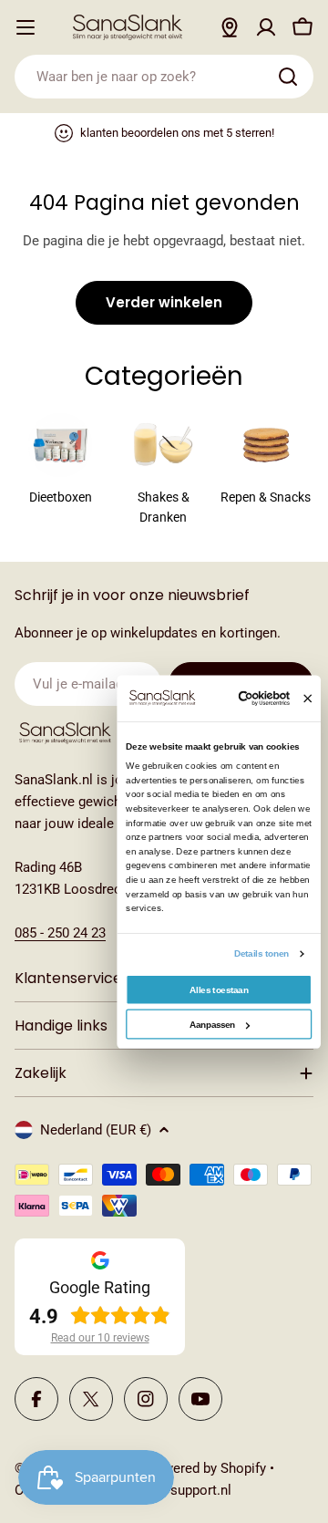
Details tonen (262, 953)
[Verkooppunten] (230, 27)
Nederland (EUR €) (95, 1130)
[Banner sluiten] (307, 698)
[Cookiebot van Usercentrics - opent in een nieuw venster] (244, 699)
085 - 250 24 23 (60, 933)
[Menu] (25, 27)
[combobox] (164, 76)
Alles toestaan (219, 989)
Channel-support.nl (174, 1490)
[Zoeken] (288, 77)
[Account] (266, 27)
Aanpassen (213, 1025)
